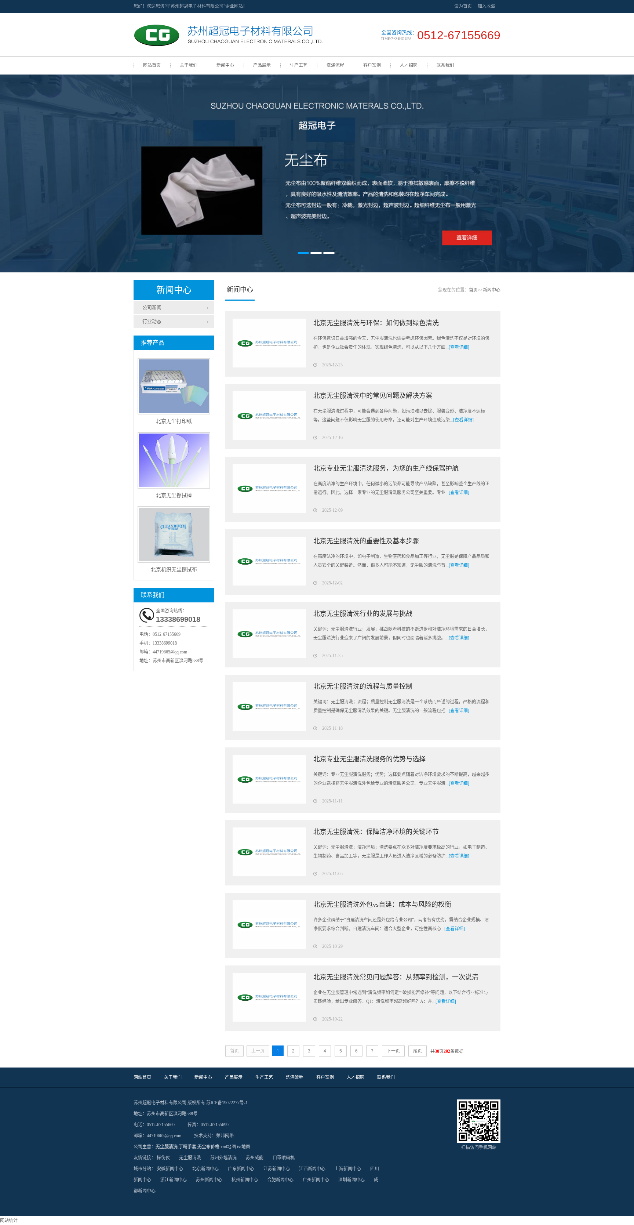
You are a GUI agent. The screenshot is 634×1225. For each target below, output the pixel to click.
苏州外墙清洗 (223, 1157)
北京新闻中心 (205, 1168)
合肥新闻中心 (280, 1179)
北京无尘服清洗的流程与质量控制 (362, 686)
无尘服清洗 (167, 1146)
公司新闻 (151, 307)
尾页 (417, 1051)
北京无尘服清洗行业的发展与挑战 (362, 613)
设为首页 (463, 6)
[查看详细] (459, 347)
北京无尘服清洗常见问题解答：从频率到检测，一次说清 (395, 977)
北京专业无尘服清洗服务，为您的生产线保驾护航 (386, 468)
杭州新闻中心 (245, 1179)
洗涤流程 (335, 65)
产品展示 (262, 65)
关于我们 (188, 65)
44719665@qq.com (170, 652)
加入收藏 (486, 6)
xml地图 (228, 1146)
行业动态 (151, 321)
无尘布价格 (208, 1146)
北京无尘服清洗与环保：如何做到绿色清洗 (376, 323)
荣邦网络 (225, 1135)
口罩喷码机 (284, 1157)
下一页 (393, 1051)
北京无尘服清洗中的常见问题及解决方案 (372, 395)
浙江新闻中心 (173, 1179)
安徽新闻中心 (170, 1168)
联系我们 (445, 65)
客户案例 (372, 65)
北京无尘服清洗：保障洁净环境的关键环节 (376, 832)
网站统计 (9, 1220)
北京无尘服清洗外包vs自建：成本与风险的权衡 (382, 904)
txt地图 (243, 1146)
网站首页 (152, 65)
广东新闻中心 (241, 1168)
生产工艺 (298, 65)
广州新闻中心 (316, 1179)
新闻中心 (225, 65)
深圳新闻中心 (351, 1179)
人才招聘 (409, 65)
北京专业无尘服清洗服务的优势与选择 (369, 759)
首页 (473, 290)
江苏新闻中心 (276, 1168)
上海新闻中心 (348, 1168)
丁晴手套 (187, 1146)
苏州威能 (254, 1157)
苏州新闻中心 (209, 1179)
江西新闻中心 (312, 1168)
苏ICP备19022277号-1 (227, 1102)
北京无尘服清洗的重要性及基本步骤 (366, 541)
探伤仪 (163, 1157)
